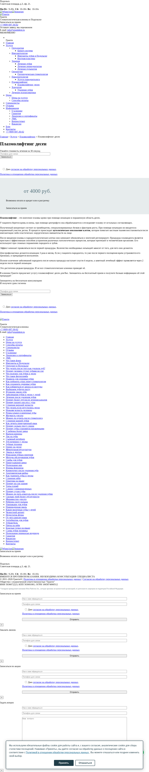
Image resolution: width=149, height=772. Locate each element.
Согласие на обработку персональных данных (105, 579)
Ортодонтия (18, 48)
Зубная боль (12, 523)
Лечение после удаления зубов (21, 397)
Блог (8, 126)
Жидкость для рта (14, 415)
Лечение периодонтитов (29, 66)
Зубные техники (14, 444)
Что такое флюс (13, 360)
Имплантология (20, 53)
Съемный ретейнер (15, 439)
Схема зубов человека (17, 530)
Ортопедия (17, 71)
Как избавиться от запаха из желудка (24, 386)
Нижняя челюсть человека (19, 410)
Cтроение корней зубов (17, 421)
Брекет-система (25, 50)
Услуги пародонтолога (28, 79)
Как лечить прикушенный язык (21, 423)
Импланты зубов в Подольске (32, 56)
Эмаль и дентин (14, 452)
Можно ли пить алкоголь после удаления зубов (29, 494)
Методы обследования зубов (20, 457)
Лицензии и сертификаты (24, 116)
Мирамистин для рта (16, 499)
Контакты (11, 129)
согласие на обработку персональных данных (33, 169)
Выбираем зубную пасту (18, 389)
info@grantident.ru (16, 30)
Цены (8, 95)
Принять (64, 763)
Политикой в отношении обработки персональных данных (57, 752)
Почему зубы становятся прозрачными (25, 428)
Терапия (16, 61)
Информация (12, 108)
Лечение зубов (24, 64)
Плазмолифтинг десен (28, 84)
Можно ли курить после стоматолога (24, 418)
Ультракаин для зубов (16, 504)
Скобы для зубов (14, 460)
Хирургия (17, 87)
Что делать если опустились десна (23, 407)
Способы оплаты (20, 100)
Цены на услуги (20, 98)
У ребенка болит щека (17, 431)
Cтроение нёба (13, 478)
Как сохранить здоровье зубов (21, 384)
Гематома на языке (15, 481)
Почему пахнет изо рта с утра (20, 402)
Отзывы (10, 105)
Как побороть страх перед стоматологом (26, 381)
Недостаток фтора (15, 515)
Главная (10, 43)
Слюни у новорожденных (19, 489)
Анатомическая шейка (17, 473)
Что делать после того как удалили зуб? (25, 368)
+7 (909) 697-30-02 (9, 25)
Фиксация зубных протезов (19, 455)
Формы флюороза (14, 468)
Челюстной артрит (15, 512)
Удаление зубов (25, 90)
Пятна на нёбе (13, 525)
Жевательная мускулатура (18, 449)
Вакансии (16, 124)
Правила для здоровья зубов (20, 379)
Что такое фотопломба (17, 376)
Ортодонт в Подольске (17, 366)
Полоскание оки (14, 465)
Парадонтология (20, 77)
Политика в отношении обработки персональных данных (28, 174)
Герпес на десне (14, 447)
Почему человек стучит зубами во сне (25, 371)
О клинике (17, 111)
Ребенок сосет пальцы (17, 502)
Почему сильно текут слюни (20, 426)
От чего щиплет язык (16, 517)
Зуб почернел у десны (17, 441)
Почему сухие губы (15, 491)
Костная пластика (26, 58)
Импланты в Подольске (17, 363)
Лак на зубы (12, 436)
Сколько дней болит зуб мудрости (22, 496)
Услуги (9, 45)
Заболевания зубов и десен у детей (23, 394)
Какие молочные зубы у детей (21, 509)
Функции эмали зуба (16, 392)
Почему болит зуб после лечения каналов (26, 400)
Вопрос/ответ (18, 121)
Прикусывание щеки (16, 462)
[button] (7, 32)
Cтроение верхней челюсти (19, 405)
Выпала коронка (14, 434)
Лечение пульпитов (27, 69)
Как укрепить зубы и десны (19, 475)
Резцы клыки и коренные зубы (21, 413)
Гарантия (16, 113)
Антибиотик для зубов (17, 520)
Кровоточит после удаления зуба (22, 470)
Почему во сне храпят (17, 483)
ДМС (14, 118)
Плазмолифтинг (20, 82)
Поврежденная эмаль (16, 507)
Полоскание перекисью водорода (22, 533)
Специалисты (12, 103)
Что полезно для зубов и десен (21, 373)
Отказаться (85, 763)
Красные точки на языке (18, 528)
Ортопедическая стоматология (32, 74)
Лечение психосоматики (24, 92)
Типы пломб (12, 486)
